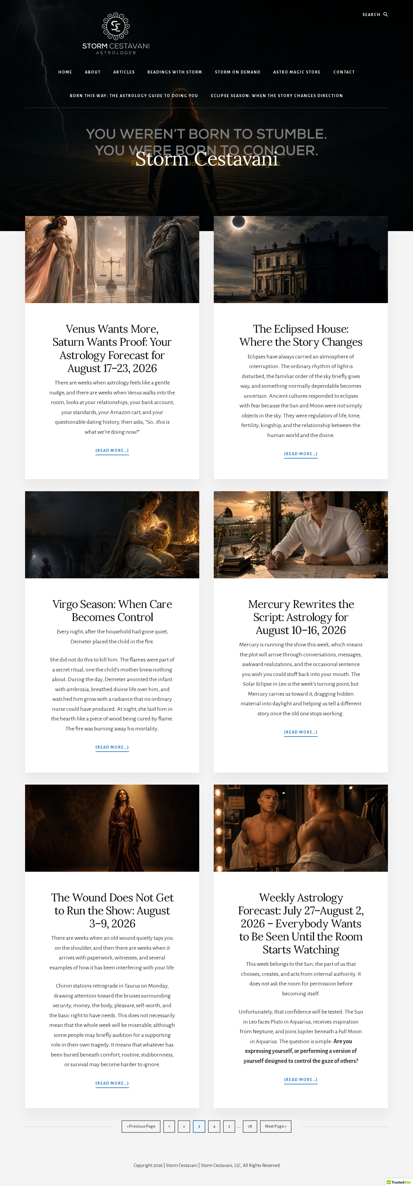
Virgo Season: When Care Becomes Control (112, 610)
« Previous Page (141, 1128)
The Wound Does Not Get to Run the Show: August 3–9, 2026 (112, 910)
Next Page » (275, 1128)
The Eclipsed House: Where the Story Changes (301, 335)
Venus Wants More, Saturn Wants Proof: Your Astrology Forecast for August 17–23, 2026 (112, 348)
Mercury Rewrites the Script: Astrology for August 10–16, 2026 (301, 617)
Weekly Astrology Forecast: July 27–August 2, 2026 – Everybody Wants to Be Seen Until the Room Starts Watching (301, 923)
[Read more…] (112, 450)
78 (252, 1126)
